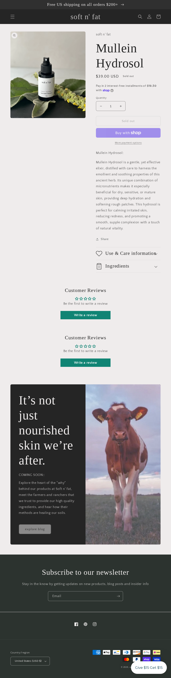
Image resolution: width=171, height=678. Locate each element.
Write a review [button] (85, 315)
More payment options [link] (128, 142)
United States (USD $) (28, 660)
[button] (12, 16)
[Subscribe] (118, 596)
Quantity (101, 97)
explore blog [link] (35, 529)
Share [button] (105, 239)
